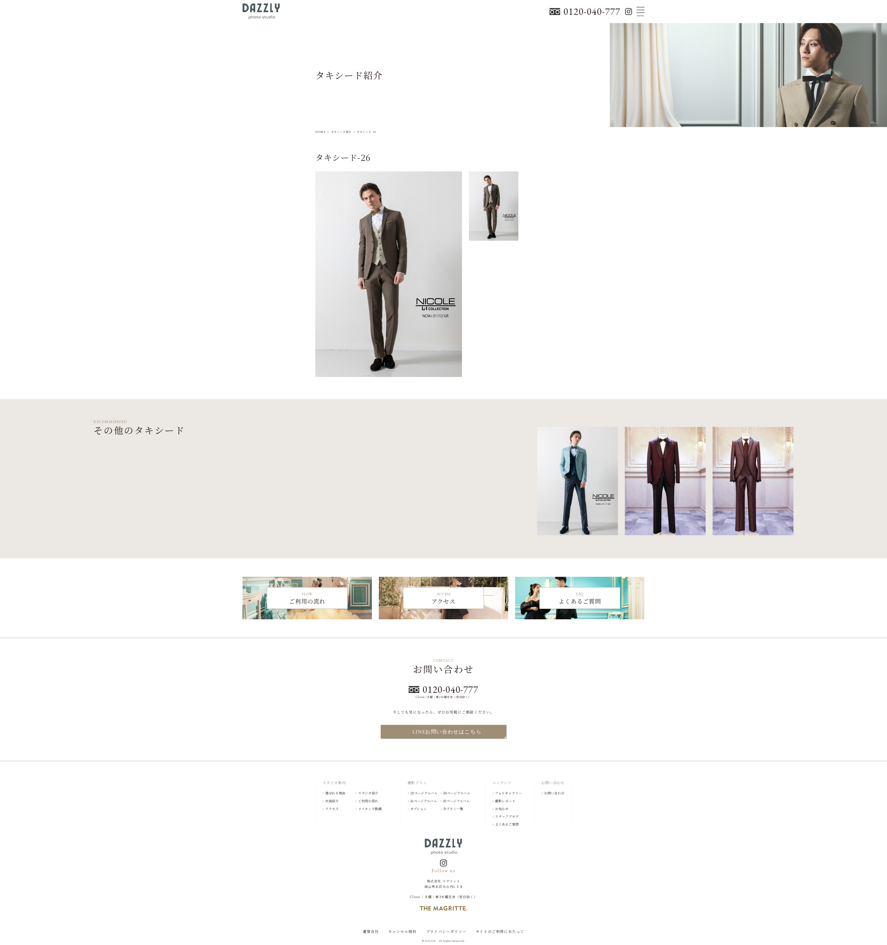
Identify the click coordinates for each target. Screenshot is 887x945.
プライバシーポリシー (446, 931)
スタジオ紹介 (368, 793)
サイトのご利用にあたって (500, 931)
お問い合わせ (554, 793)
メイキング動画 (370, 808)
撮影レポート (505, 801)
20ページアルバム (423, 793)
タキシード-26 (343, 157)
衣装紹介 (332, 801)
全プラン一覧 (453, 808)
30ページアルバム (456, 793)
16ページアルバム (423, 801)
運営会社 (371, 931)
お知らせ (502, 808)
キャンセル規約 (402, 931)
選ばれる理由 (335, 793)
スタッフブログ (507, 816)
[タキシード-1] (665, 483)
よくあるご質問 (507, 824)
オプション (418, 808)
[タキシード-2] (753, 483)
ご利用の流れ (368, 801)
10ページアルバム (456, 801)
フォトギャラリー (508, 793)
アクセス (332, 808)
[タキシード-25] (577, 483)
